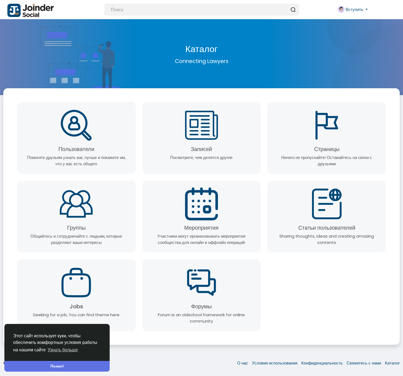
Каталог (392, 363)
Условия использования (275, 363)
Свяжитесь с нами (364, 363)
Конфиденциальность (322, 363)
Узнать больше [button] (63, 349)
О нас (243, 363)
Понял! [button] (57, 366)
